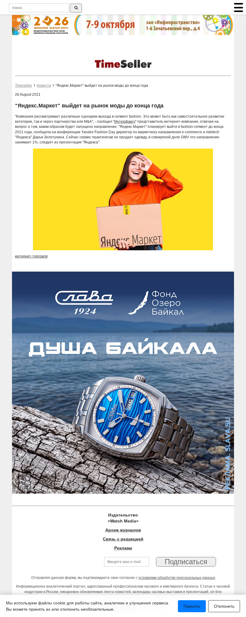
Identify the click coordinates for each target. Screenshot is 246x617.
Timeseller (23, 85)
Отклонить (224, 606)
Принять (192, 606)
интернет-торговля (31, 256)
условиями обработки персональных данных (176, 578)
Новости (44, 85)
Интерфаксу (124, 121)
